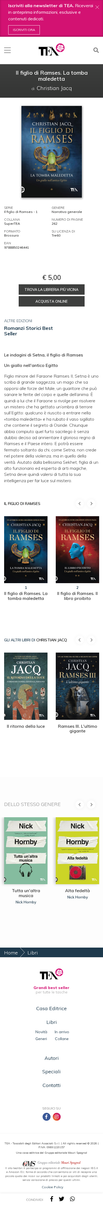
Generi (41, 1038)
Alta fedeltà (77, 890)
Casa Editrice (51, 1008)
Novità (41, 1031)
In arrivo (62, 1031)
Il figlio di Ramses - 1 (21, 212)
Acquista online (51, 301)
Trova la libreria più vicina (51, 289)
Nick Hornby (26, 902)
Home (11, 953)
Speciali (51, 1071)
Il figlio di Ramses (22, 503)
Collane (62, 1038)
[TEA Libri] (51, 49)
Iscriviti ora (24, 30)
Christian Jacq (51, 639)
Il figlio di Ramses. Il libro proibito (77, 596)
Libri (32, 953)
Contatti (52, 1085)
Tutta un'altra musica (26, 893)
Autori (51, 1058)
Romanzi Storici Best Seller (28, 331)
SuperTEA (12, 223)
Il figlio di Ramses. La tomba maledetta (26, 596)
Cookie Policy (52, 1187)
